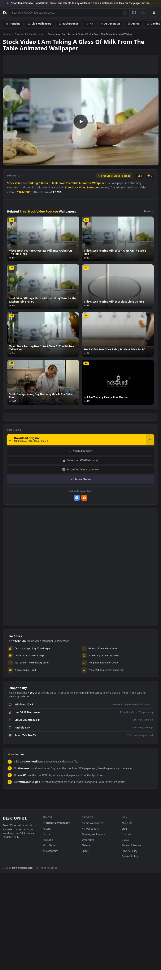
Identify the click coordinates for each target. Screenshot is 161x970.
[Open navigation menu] (154, 13)
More (147, 211)
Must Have (49, 845)
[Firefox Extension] (84, 498)
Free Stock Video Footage (29, 34)
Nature (86, 845)
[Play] (8, 161)
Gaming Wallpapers (93, 834)
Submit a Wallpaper (58, 822)
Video (18, 183)
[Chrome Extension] (77, 498)
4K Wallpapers (90, 828)
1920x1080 (23, 192)
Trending (14, 23)
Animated (85, 183)
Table (74, 183)
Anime (135, 23)
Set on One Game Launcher (82, 469)
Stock (10, 183)
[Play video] (81, 121)
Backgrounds (70, 23)
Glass (44, 183)
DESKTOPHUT (15, 818)
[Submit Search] (143, 13)
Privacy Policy (129, 851)
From (61, 183)
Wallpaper (99, 183)
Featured (48, 839)
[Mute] (130, 161)
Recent (47, 828)
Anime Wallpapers (92, 823)
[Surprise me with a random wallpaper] (134, 13)
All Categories (50, 851)
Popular (47, 834)
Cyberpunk (88, 839)
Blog (124, 828)
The (68, 183)
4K (91, 23)
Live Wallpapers (41, 23)
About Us (127, 823)
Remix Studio (82, 479)
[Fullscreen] (153, 161)
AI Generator (112, 23)
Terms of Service (131, 845)
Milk (55, 183)
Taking (33, 183)
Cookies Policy (130, 856)
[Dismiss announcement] (157, 3)
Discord (126, 834)
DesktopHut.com (22, 867)
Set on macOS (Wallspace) (82, 460)
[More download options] (150, 439)
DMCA (125, 839)
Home (6, 34)
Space (85, 851)
